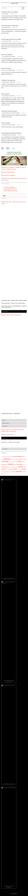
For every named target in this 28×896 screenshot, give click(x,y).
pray (7, 464)
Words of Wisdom (5, 13)
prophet (15, 464)
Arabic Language (5, 423)
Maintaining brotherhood (10, 189)
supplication (6, 471)
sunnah (2, 471)
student (23, 469)
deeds (2, 459)
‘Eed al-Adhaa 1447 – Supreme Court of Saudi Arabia (13, 303)
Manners (3, 70)
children (11, 456)
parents (23, 461)
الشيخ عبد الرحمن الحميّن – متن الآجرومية (10, 442)
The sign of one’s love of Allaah (9, 12)
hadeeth (13, 459)
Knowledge (7, 56)
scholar (3, 469)
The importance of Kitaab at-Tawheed (11, 133)
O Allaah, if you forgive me (8, 80)
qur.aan (19, 464)
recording (13, 467)
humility (18, 459)
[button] (2, 417)
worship (23, 471)
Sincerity (7, 70)
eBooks (3, 420)
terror (10, 471)
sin (17, 469)
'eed (2, 456)
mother (16, 461)
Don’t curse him (5, 94)
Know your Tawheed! (6, 54)
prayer (11, 464)
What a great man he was (10, 190)
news (20, 461)
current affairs (17, 456)
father (10, 459)
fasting (6, 459)
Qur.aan (3, 41)
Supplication (6, 82)
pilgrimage (3, 464)
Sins (3, 27)
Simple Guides (5, 311)
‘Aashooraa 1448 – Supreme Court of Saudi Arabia (14, 300)
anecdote (5, 456)
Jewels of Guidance (5, 183)
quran (23, 464)
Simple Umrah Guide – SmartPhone (10, 413)
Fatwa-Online (14, 893)
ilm (21, 459)
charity (8, 456)
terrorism (13, 471)
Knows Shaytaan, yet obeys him (9, 25)
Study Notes (4, 426)
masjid (13, 461)
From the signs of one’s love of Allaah (11, 39)
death (23, 456)
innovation (25, 459)
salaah (20, 467)
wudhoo (2, 473)
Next (14, 148)
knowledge (5, 461)
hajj (16, 459)
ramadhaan (4, 467)
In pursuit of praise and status (9, 111)
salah (24, 467)
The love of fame (5, 123)
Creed (3, 56)
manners (10, 461)
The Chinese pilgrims (9, 187)
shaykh (15, 469)
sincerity (19, 469)
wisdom (19, 471)
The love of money (6, 68)
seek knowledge (9, 469)
